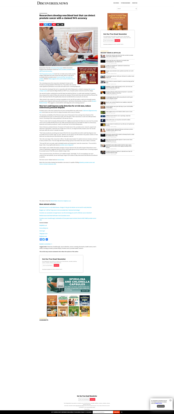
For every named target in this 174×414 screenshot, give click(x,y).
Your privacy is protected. (46, 269)
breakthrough (56, 246)
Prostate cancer (66, 248)
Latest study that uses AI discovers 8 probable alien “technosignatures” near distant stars (117, 61)
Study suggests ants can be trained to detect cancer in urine (119, 111)
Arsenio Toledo (50, 21)
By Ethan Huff (113, 89)
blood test (49, 246)
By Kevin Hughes (114, 63)
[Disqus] (68, 339)
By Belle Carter (113, 84)
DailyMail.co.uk (43, 225)
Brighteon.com (67, 201)
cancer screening (74, 246)
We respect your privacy (80, 405)
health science (89, 246)
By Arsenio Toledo (114, 57)
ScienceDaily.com (43, 228)
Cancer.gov (42, 231)
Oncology (45, 248)
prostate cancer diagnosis (66, 145)
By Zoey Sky (113, 113)
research (81, 248)
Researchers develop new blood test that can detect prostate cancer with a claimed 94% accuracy (119, 56)
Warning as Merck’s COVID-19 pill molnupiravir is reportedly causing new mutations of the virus (119, 92)
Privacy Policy (87, 409)
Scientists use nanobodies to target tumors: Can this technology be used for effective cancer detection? (65, 213)
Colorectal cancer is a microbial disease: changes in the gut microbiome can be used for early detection (65, 207)
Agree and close (161, 406)
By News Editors (114, 73)
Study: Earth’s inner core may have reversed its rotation (118, 119)
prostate (50, 248)
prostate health (74, 248)
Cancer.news (61, 159)
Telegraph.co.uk (43, 233)
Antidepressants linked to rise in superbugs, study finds (118, 115)
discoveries (82, 246)
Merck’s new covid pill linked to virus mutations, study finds (119, 102)
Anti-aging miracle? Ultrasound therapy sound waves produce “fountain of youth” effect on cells (119, 130)
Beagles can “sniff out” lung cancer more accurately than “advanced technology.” (59, 210)
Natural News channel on (57, 201)
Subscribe (116, 412)
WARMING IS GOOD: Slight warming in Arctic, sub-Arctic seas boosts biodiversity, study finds (119, 87)
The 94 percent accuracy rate (46, 74)
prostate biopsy (57, 248)
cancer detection (65, 246)
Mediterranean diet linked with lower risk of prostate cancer (54, 215)
